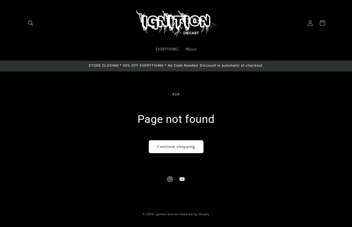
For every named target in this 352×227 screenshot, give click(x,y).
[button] (31, 23)
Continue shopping (176, 146)
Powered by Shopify (195, 214)
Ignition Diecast (167, 214)
